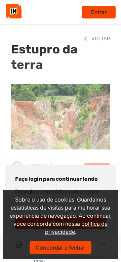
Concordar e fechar (60, 247)
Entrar (99, 12)
